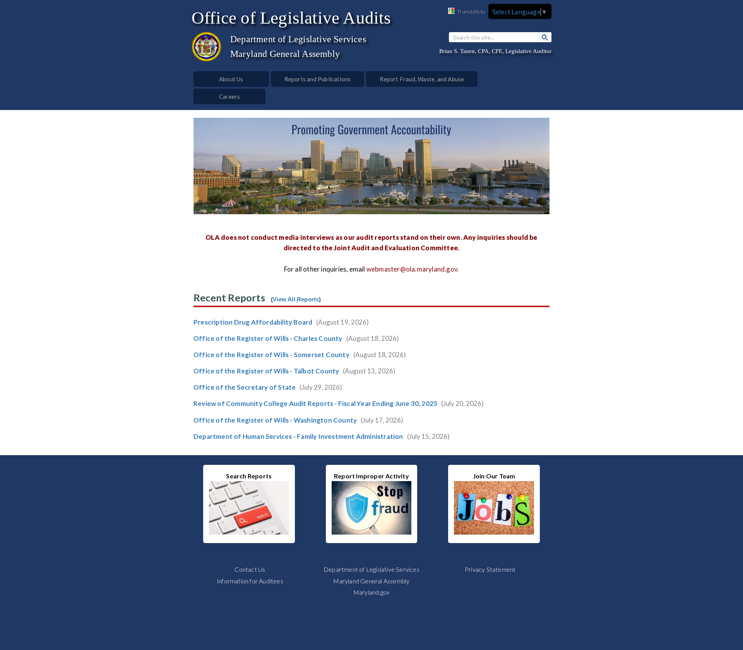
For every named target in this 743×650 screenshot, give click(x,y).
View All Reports (296, 299)
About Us (231, 79)
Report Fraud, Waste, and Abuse (422, 79)
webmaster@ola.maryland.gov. (412, 269)
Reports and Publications (317, 79)
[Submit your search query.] (544, 37)
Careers (229, 96)
